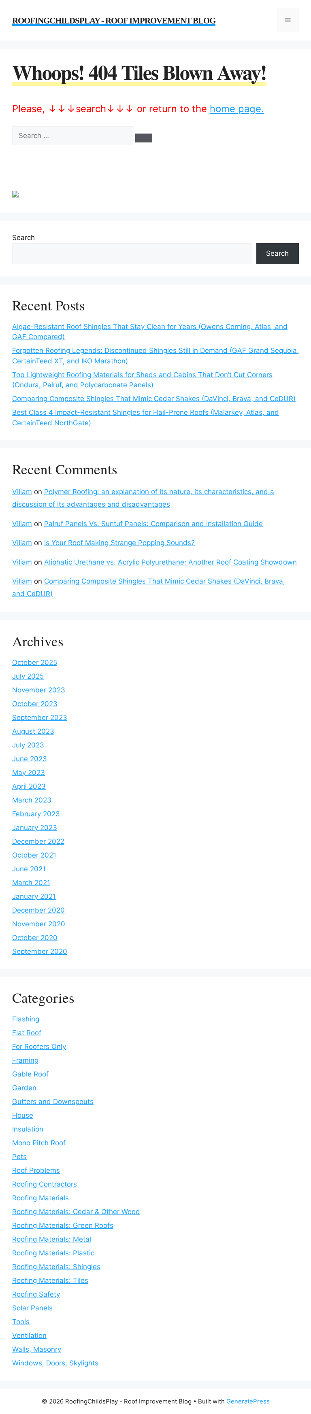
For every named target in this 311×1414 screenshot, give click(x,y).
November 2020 (38, 924)
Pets (19, 1157)
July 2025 (28, 676)
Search (23, 238)
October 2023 (35, 704)
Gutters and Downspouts (53, 1102)
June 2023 (29, 759)
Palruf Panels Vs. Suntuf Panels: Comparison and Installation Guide (153, 524)
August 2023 (33, 731)
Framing (25, 1060)
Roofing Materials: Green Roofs (62, 1225)
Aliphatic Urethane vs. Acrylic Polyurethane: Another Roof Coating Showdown (170, 562)
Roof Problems (36, 1170)
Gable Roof (30, 1074)
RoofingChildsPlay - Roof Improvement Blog (113, 20)
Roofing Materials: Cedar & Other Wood (76, 1212)
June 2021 (29, 869)
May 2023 (28, 773)
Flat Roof (26, 1033)
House (22, 1115)
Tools (21, 1322)
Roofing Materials (40, 1198)
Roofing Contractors (44, 1184)
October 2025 (34, 662)
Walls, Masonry (36, 1349)
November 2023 (38, 690)
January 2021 (34, 896)
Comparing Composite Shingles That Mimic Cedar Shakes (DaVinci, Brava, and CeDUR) (154, 399)
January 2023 (34, 828)
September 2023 (39, 717)
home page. (237, 109)
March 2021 (31, 883)
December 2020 (38, 910)
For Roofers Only (39, 1046)
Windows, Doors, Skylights (55, 1363)
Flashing (25, 1019)
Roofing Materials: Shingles (56, 1267)
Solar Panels (32, 1308)
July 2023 (28, 745)
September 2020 (39, 951)
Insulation (27, 1129)
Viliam (22, 492)
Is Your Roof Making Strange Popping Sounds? (119, 543)
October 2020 (35, 938)
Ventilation (29, 1335)
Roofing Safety (36, 1294)
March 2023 (31, 800)
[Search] (143, 138)
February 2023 (36, 814)
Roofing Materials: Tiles (50, 1280)
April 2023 (29, 786)
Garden (24, 1088)
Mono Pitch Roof (39, 1143)
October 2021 (34, 855)
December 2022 (38, 841)
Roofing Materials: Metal (51, 1239)
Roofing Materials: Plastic (53, 1253)
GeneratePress (248, 1401)
